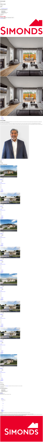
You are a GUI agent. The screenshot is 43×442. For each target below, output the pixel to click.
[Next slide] (2, 383)
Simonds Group (2, 410)
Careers (2, 398)
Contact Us (2, 411)
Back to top (1, 392)
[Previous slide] (1, 383)
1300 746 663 (1, 18)
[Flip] (3, 178)
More (12, 17)
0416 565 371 (2, 159)
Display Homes (5, 17)
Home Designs (1, 17)
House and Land (9, 17)
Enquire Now (4, 18)
